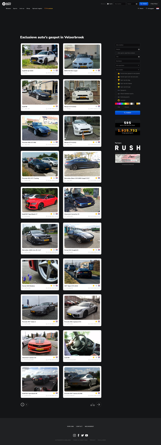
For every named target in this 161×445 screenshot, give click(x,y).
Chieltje (68, 109)
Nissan (66, 107)
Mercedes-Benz (69, 178)
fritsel (25, 73)
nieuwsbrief (89, 426)
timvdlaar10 (69, 288)
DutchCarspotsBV (29, 360)
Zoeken (145, 4)
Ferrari (66, 250)
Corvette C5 (75, 214)
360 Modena (31, 286)
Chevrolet (67, 214)
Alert (141, 8)
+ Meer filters (154, 4)
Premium (49, 8)
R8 (26, 107)
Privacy (93, 440)
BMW (66, 71)
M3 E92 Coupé (72, 71)
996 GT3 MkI (32, 142)
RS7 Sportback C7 (31, 214)
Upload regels (37, 8)
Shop (28, 8)
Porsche (24, 142)
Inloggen (151, 8)
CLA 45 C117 (37, 250)
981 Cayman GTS (75, 322)
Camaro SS (32, 358)
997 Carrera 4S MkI (76, 393)
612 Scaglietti (73, 250)
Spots (110, 3)
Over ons (70, 426)
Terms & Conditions (80, 440)
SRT (65, 286)
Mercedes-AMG (27, 250)
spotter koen (27, 395)
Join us (22, 8)
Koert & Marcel (70, 395)
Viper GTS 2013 (73, 286)
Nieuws (103, 3)
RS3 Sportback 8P (31, 393)
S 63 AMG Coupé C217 (82, 178)
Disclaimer (102, 440)
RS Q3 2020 (29, 71)
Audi (23, 71)
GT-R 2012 (72, 107)
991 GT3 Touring (33, 178)
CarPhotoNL (27, 180)
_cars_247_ (69, 73)
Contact (79, 426)
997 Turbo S (32, 322)
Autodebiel (27, 216)
